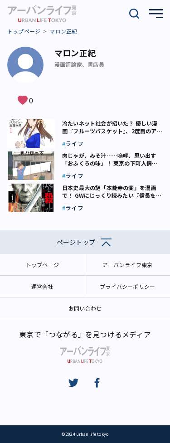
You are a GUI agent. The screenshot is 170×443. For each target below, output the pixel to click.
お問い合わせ (85, 308)
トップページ (23, 31)
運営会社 (42, 286)
